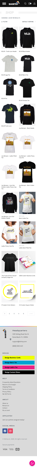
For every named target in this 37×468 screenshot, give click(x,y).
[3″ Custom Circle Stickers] (9, 291)
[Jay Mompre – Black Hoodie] (27, 115)
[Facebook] (4, 430)
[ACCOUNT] (34, 3)
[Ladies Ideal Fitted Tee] (27, 232)
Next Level (21, 216)
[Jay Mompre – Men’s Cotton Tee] (27, 172)
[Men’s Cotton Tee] (27, 203)
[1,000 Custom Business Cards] (27, 262)
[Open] (4, 4)
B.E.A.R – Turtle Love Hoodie (9, 51)
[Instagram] (10, 430)
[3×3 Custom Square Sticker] (27, 291)
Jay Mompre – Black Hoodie (26, 128)
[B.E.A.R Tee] (9, 87)
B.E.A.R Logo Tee (5, 75)
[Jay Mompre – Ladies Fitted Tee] (9, 142)
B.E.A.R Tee (4, 98)
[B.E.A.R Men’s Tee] (27, 63)
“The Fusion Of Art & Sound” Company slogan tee (9, 276)
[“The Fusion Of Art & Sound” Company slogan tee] (9, 262)
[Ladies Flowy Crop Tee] (9, 232)
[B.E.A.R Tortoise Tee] (27, 88)
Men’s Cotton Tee (23, 218)
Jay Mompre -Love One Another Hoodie (7, 217)
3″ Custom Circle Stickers (8, 305)
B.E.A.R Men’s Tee (23, 75)
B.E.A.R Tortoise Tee (24, 100)
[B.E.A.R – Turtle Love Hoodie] (9, 38)
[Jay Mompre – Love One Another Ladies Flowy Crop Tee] (9, 172)
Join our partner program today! (13, 420)
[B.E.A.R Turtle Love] (9, 113)
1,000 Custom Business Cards (27, 275)
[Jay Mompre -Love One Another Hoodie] (9, 203)
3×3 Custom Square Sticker (26, 305)
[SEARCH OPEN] (25, 3)
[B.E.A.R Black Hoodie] (27, 38)
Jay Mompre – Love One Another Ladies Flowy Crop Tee (8, 187)
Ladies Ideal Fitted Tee (25, 248)
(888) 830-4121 (17, 346)
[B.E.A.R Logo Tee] (9, 63)
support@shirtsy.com (19, 342)
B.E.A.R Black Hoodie (24, 51)
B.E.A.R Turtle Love (6, 126)
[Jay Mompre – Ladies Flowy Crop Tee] (27, 142)
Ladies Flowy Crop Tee (7, 246)
